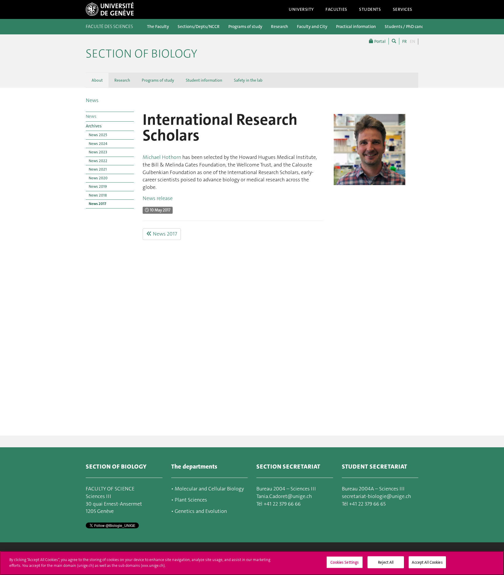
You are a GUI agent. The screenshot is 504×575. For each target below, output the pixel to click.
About (97, 80)
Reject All (385, 562)
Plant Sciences (191, 499)
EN (412, 41)
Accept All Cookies (427, 562)
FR (404, 41)
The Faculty (158, 26)
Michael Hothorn (162, 157)
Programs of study (245, 26)
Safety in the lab (248, 80)
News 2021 (98, 169)
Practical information (356, 26)
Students (370, 9)
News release (158, 198)
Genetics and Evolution (201, 511)
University (301, 9)
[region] (252, 563)
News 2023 (98, 152)
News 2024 (98, 143)
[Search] (394, 41)
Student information (204, 80)
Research (279, 26)
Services (403, 9)
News (92, 100)
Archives (94, 126)
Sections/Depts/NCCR (199, 26)
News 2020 (98, 178)
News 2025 (98, 134)
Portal (379, 41)
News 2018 (98, 195)
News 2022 (98, 160)
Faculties (336, 9)
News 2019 (98, 186)
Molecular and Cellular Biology (209, 488)
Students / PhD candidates (410, 26)
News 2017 (97, 203)
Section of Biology (141, 53)
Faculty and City (312, 26)
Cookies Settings (344, 562)
